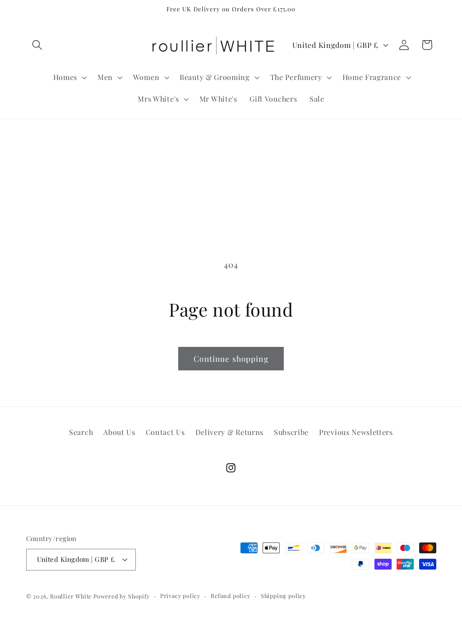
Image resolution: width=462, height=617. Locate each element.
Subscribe (291, 432)
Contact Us (165, 432)
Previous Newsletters (356, 432)
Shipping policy (283, 595)
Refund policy (230, 595)
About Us (119, 432)
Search (81, 432)
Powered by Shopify (121, 596)
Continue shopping (231, 358)
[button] (37, 44)
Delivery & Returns (229, 432)
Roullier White (71, 596)
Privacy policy (180, 595)
